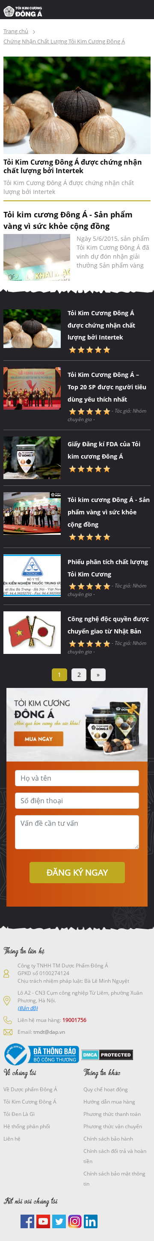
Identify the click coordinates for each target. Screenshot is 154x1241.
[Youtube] (43, 1221)
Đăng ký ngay (77, 872)
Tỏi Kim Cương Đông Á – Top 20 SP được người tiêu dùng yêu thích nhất (107, 387)
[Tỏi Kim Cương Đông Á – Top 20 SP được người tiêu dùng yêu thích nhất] (32, 387)
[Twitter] (59, 1221)
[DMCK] (107, 1054)
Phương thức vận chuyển (112, 1126)
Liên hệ (12, 1138)
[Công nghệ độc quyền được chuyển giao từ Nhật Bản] (32, 632)
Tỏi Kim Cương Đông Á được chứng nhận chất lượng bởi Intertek (72, 166)
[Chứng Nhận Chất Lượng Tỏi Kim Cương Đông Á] (25, 10)
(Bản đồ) (28, 1008)
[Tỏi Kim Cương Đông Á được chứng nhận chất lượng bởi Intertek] (77, 104)
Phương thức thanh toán (112, 1114)
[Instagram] (75, 1221)
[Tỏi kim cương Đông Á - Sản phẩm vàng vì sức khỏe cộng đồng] (36, 257)
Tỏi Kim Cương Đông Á (29, 1101)
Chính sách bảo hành (108, 1138)
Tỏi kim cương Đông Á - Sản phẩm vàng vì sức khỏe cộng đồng (109, 512)
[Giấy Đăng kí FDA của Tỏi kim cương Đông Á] (32, 457)
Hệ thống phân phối (26, 1126)
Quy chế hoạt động (105, 1089)
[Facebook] (27, 1221)
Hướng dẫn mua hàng (109, 1101)
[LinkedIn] (91, 1221)
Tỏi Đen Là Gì (19, 1114)
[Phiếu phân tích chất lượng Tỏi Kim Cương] (32, 574)
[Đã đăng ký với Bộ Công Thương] (41, 1054)
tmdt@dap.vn (49, 1032)
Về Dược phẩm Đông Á (30, 1089)
